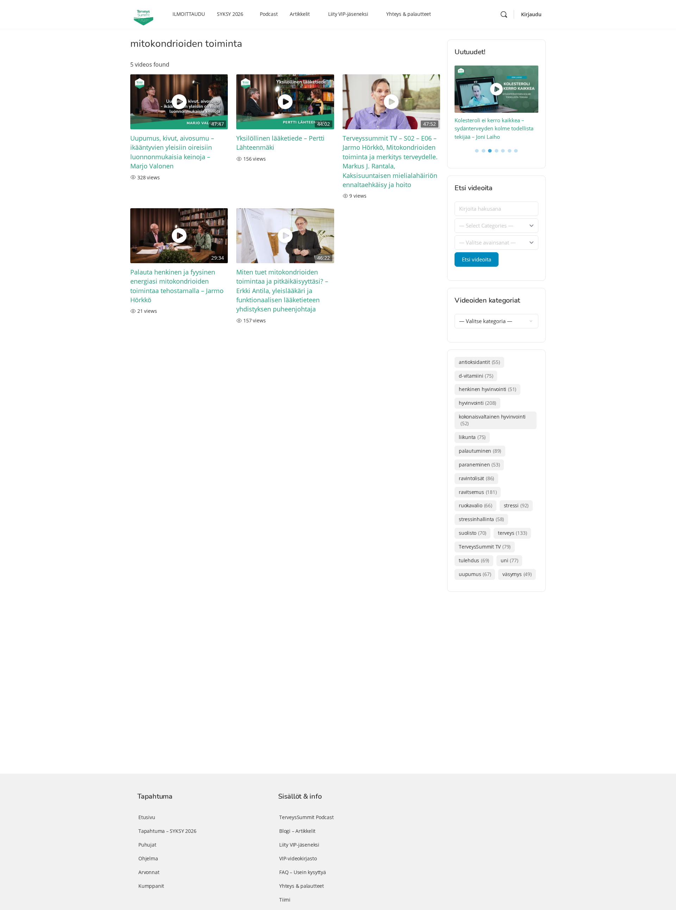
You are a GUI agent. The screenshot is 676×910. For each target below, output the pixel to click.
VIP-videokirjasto (298, 858)
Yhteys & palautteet (301, 886)
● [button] (477, 150)
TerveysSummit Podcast (306, 817)
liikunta (472, 437)
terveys (512, 533)
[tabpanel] (496, 103)
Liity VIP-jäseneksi (299, 844)
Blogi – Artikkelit (297, 831)
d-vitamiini (476, 375)
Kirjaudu (531, 14)
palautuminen (480, 450)
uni (509, 560)
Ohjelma (148, 858)
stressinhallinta (481, 519)
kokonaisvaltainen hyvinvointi (492, 420)
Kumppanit (151, 886)
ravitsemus (477, 492)
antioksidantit (479, 362)
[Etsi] (504, 14)
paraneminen (479, 464)
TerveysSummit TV (485, 546)
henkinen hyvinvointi (487, 389)
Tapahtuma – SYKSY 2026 (167, 831)
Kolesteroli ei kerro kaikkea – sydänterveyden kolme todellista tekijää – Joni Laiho (494, 128)
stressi (516, 505)
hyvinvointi (477, 403)
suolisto (472, 533)
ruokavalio (475, 505)
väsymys (516, 574)
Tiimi (284, 899)
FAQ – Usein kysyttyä (302, 872)
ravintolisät (476, 478)
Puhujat (147, 844)
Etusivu (146, 817)
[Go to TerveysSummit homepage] (143, 13)
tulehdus (474, 560)
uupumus (475, 574)
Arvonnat (148, 872)
